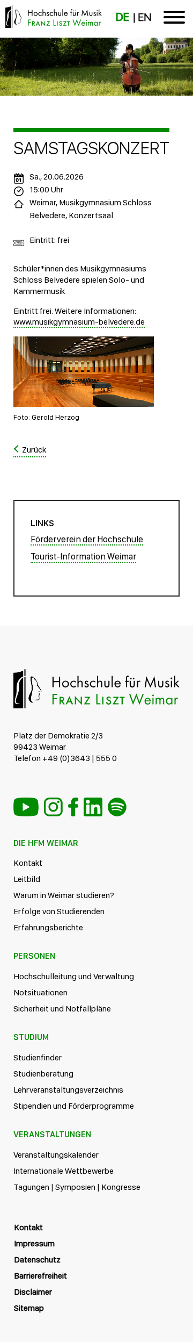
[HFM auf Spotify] (117, 807)
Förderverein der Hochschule (87, 539)
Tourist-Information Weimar (83, 556)
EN (144, 17)
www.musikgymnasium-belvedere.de (79, 322)
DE (122, 17)
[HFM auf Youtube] (26, 807)
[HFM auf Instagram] (53, 807)
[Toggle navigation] (174, 19)
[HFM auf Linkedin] (93, 807)
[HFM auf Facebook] (73, 807)
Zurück (34, 449)
